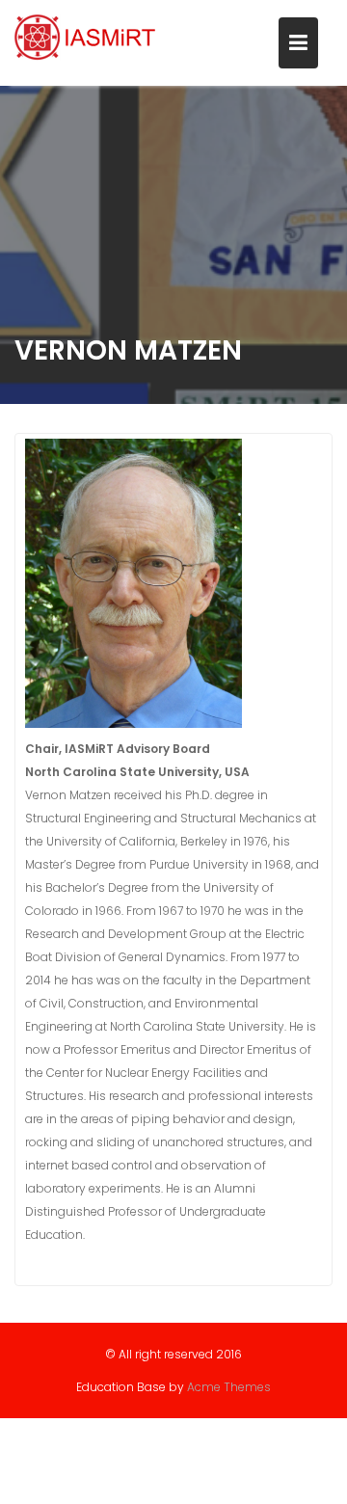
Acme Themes (229, 1387)
